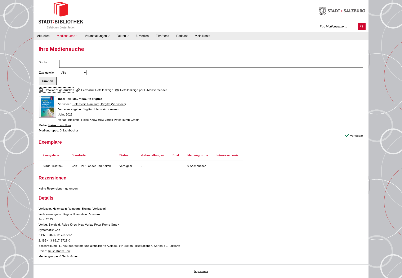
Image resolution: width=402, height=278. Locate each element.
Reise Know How (59, 125)
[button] (67, 36)
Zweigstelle (46, 72)
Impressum (201, 271)
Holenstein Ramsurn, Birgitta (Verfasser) (99, 104)
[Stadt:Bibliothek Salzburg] (61, 15)
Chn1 (58, 229)
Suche (43, 62)
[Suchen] (362, 26)
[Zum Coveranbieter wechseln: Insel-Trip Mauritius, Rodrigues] (47, 107)
